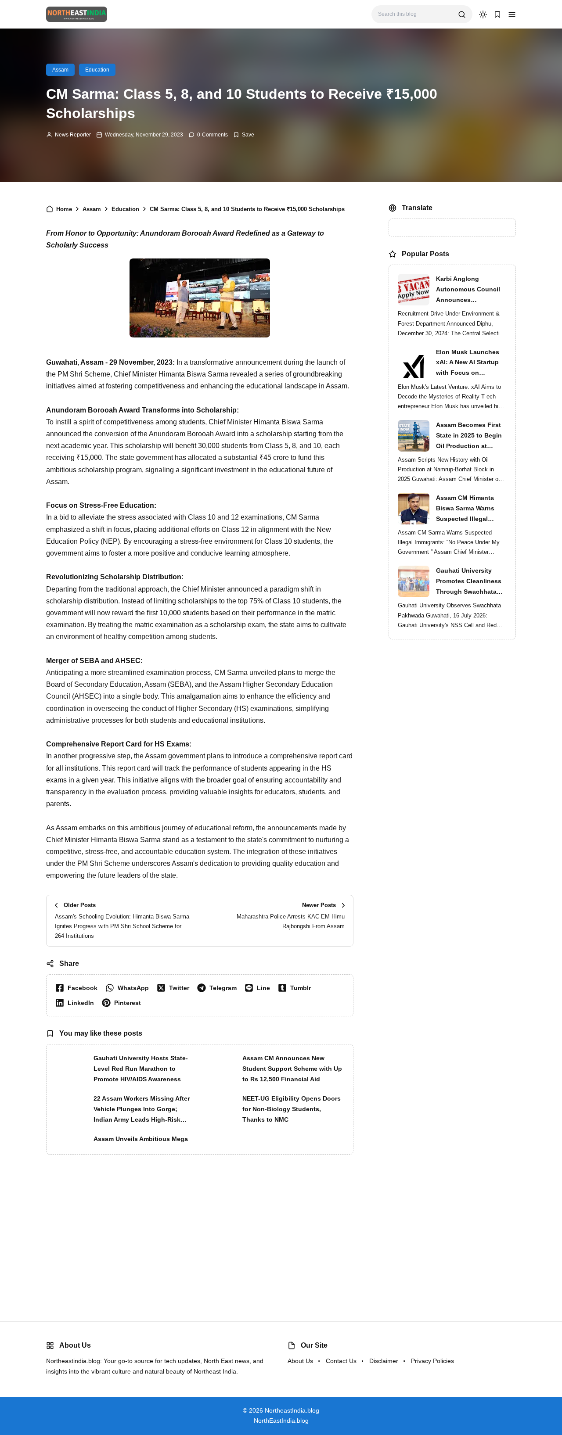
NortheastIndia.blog (292, 1410)
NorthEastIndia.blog (281, 1420)
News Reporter (73, 135)
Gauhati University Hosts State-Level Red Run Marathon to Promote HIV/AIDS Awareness (141, 1069)
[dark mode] (483, 14)
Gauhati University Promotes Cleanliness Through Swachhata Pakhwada (468, 602)
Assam (60, 70)
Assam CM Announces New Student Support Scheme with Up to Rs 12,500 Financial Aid (292, 1069)
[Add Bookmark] (243, 135)
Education (97, 70)
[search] (462, 14)
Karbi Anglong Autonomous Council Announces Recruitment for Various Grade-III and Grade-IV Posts (471, 311)
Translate (453, 244)
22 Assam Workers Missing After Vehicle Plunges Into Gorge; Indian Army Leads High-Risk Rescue (142, 1110)
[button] (512, 14)
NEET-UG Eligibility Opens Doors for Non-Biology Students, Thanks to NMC (291, 1109)
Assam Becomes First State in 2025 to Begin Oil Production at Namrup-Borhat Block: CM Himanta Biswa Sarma (469, 457)
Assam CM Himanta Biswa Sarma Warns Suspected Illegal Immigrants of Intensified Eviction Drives (465, 530)
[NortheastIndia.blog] (76, 14)
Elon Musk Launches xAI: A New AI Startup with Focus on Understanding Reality (469, 384)
